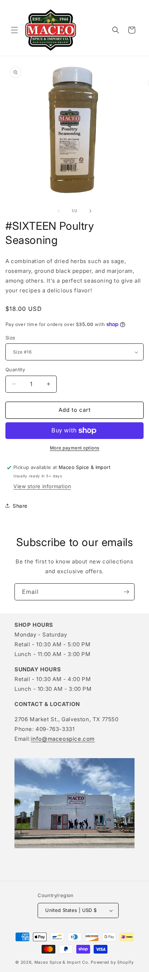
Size (10, 338)
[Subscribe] (126, 591)
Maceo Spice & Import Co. (62, 962)
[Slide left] (59, 211)
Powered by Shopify (112, 962)
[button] (14, 30)
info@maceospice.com (63, 738)
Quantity (15, 369)
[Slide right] (90, 211)
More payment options (74, 448)
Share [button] (20, 506)
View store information (42, 486)
